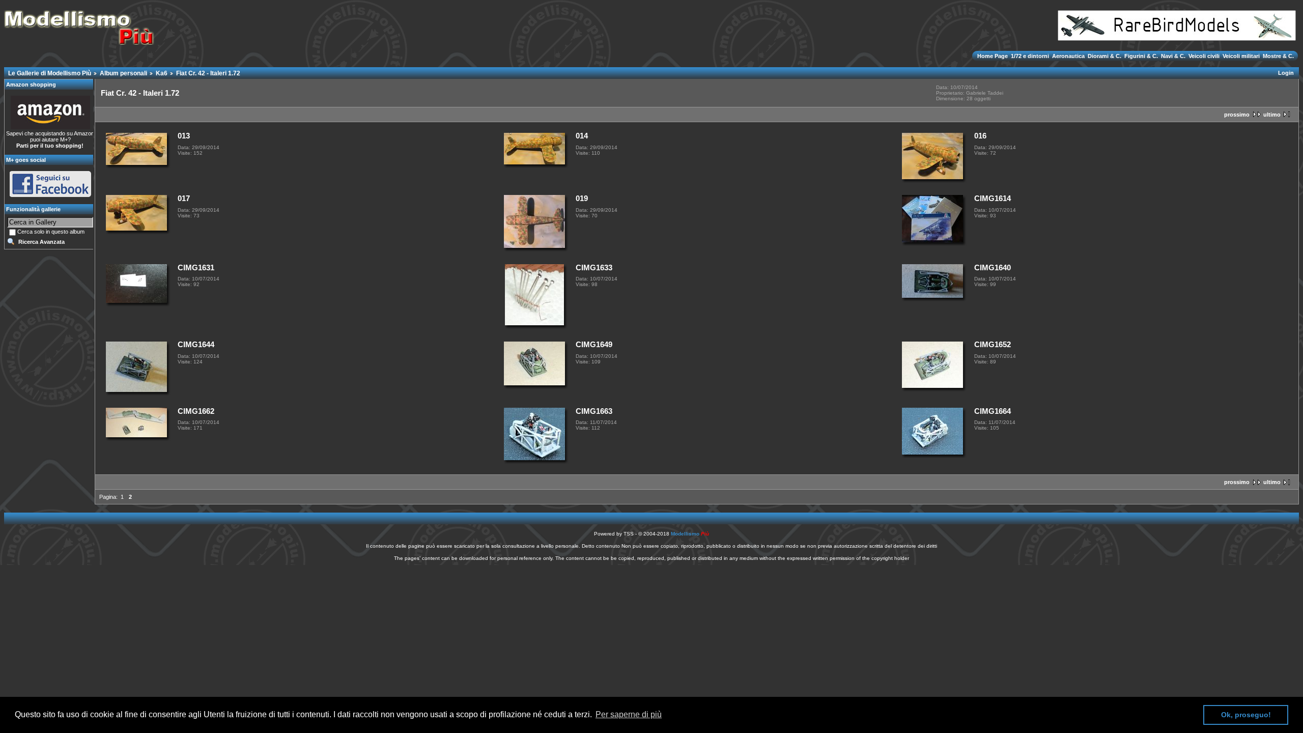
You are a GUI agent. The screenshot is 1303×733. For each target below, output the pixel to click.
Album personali (123, 73)
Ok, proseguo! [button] (1246, 715)
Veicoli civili (1204, 56)
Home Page (993, 56)
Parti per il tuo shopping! (49, 146)
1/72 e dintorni (1030, 56)
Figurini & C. (1141, 56)
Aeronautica (1068, 56)
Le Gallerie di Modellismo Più (49, 73)
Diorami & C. (1104, 56)
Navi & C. (1173, 56)
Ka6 (161, 73)
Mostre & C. (1277, 56)
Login (1286, 73)
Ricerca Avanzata (41, 242)
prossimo (1237, 114)
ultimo (1272, 114)
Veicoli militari (1241, 56)
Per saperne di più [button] (629, 714)
